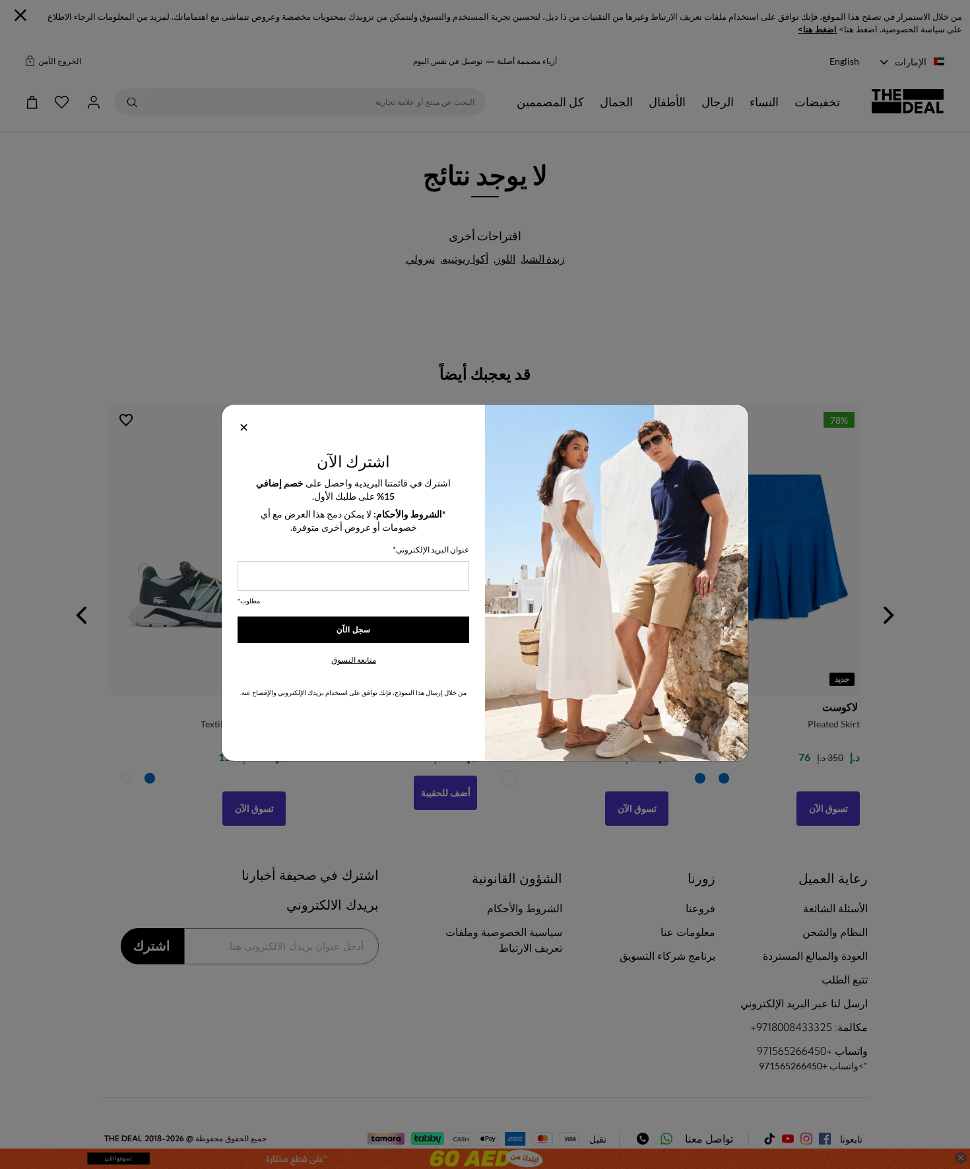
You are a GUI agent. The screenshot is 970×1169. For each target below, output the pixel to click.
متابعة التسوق (353, 660)
